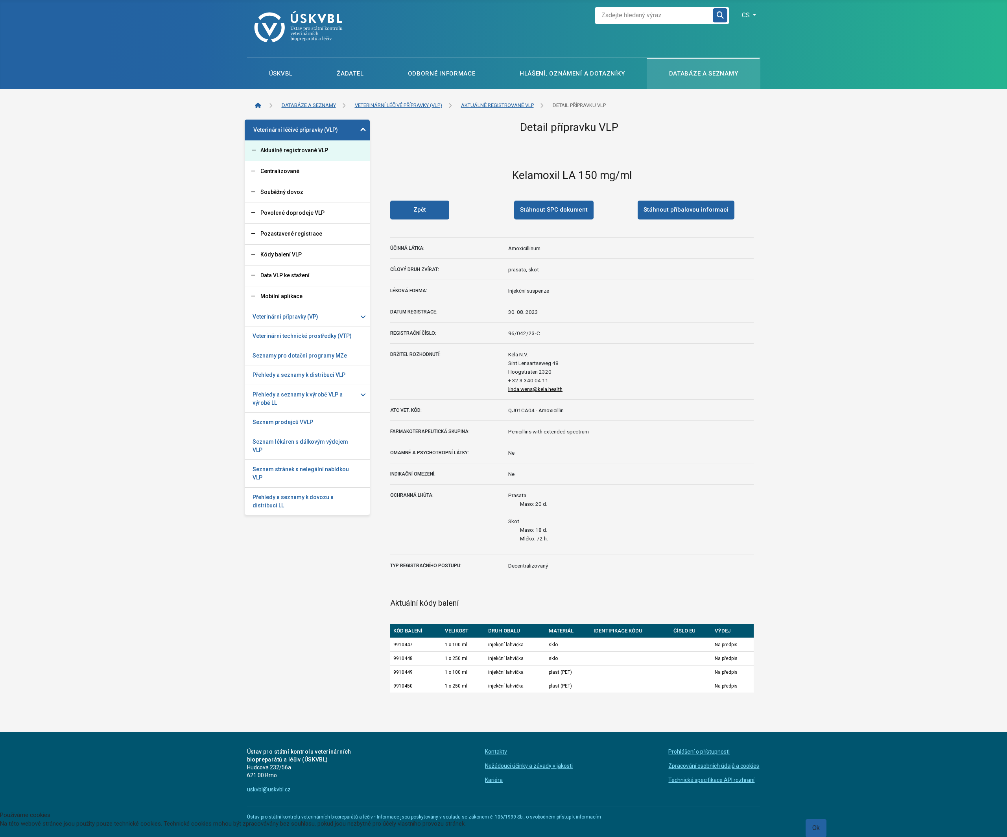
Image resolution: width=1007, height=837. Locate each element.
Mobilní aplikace (281, 296)
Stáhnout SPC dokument (554, 209)
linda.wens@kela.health (535, 389)
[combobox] (654, 15)
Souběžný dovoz (281, 192)
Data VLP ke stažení (285, 275)
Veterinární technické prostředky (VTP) (302, 336)
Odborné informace (442, 73)
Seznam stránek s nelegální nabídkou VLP (301, 473)
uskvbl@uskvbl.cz (269, 789)
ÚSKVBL (281, 73)
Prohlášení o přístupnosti (699, 752)
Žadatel (350, 73)
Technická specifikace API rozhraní (711, 780)
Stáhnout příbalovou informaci (686, 209)
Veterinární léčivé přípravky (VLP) (295, 130)
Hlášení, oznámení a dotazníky (572, 73)
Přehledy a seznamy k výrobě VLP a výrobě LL (298, 398)
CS (746, 15)
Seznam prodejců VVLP (283, 422)
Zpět (419, 209)
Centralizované (279, 171)
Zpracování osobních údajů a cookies (713, 766)
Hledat (721, 15)
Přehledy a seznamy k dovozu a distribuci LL (293, 501)
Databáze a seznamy (703, 73)
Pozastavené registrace (291, 233)
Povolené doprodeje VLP (292, 213)
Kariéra (494, 780)
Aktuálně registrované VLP (294, 150)
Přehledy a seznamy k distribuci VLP (299, 375)
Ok (816, 827)
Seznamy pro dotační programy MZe (300, 355)
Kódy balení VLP (281, 254)
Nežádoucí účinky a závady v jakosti (529, 766)
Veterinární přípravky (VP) (285, 316)
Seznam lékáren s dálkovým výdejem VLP (300, 446)
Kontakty (496, 752)
